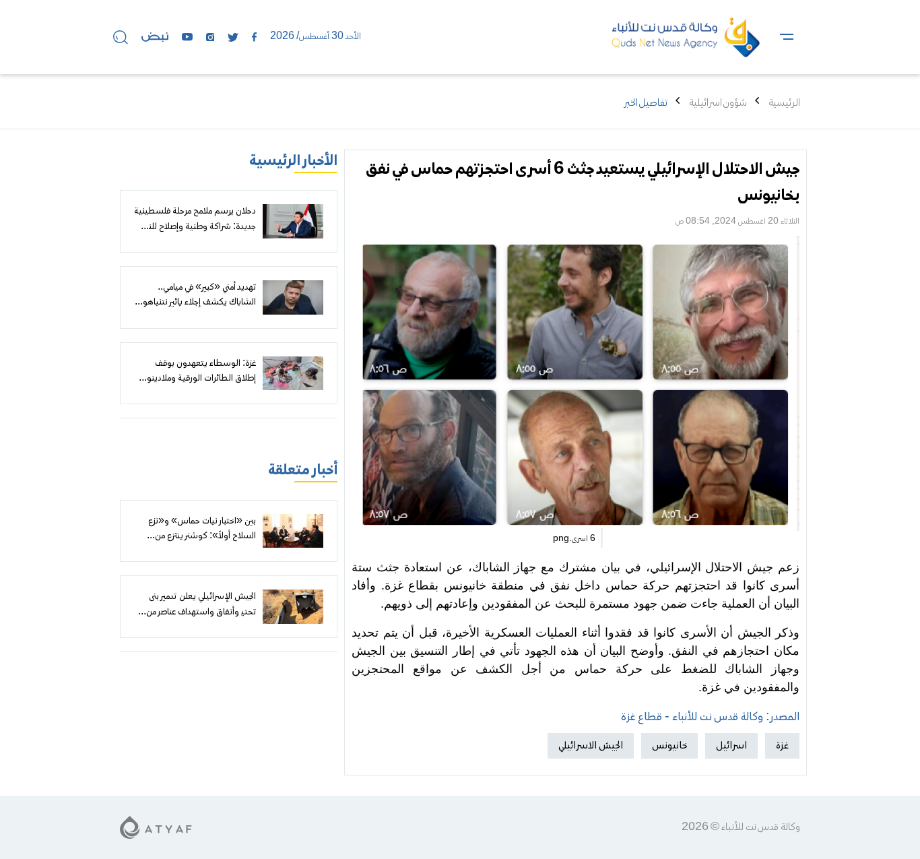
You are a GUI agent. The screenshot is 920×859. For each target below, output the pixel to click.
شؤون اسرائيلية (718, 103)
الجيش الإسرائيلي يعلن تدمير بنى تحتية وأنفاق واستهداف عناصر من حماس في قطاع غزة (198, 612)
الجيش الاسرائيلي (590, 746)
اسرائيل (731, 746)
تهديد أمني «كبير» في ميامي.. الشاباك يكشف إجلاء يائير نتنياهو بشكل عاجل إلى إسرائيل (199, 302)
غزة (782, 746)
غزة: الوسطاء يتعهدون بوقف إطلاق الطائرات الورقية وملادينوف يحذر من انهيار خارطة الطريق (197, 379)
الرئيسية (784, 103)
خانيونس (669, 746)
